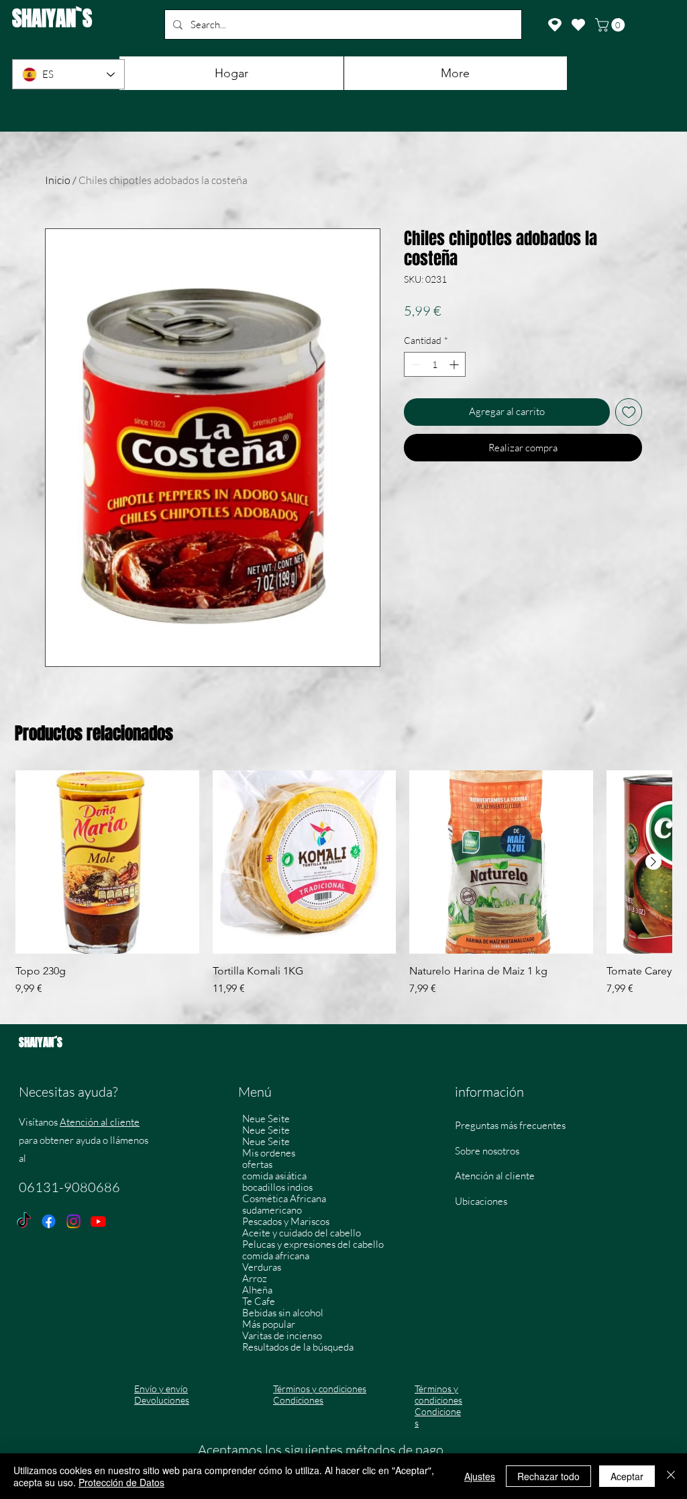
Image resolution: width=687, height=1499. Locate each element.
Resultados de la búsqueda (298, 1347)
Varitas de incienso (282, 1335)
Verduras (261, 1267)
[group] (343, 890)
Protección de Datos (121, 1482)
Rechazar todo (548, 1476)
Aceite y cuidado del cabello (301, 1232)
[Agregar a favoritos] (629, 412)
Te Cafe (258, 1301)
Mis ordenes (268, 1153)
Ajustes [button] (479, 1476)
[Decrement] (414, 364)
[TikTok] (24, 1221)
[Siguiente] (653, 862)
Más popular (268, 1324)
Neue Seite (266, 1118)
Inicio (57, 180)
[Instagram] (73, 1221)
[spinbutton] (435, 364)
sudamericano (272, 1210)
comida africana (275, 1255)
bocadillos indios (277, 1187)
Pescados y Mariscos (285, 1221)
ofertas (257, 1164)
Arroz (254, 1278)
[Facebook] (49, 1221)
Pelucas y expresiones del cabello (313, 1244)
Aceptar (627, 1476)
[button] (611, 25)
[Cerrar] (671, 1476)
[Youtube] (98, 1221)
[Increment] (455, 364)
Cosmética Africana (284, 1198)
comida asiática (274, 1175)
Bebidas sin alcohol (282, 1312)
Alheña (257, 1290)
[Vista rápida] (107, 862)
